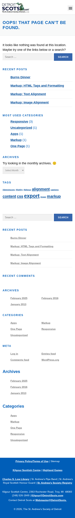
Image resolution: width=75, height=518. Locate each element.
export (32, 196)
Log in (14, 353)
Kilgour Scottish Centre (27, 470)
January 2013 (18, 304)
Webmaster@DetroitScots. (51, 500)
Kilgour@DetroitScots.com (47, 495)
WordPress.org (50, 359)
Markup (16, 140)
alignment (41, 189)
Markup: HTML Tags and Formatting (37, 85)
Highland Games (52, 470)
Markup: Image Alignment (29, 102)
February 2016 (50, 298)
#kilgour (27, 190)
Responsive (19, 121)
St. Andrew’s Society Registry (54, 482)
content (9, 196)
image (43, 197)
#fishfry (19, 190)
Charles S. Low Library (15, 479)
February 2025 (18, 298)
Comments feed (19, 359)
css (20, 196)
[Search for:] (28, 57)
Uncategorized (21, 127)
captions (55, 190)
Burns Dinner (20, 77)
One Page (17, 146)
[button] (70, 8)
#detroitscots (9, 190)
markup (54, 196)
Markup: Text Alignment (28, 94)
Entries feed (49, 353)
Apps (14, 134)
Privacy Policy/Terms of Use (32, 461)
